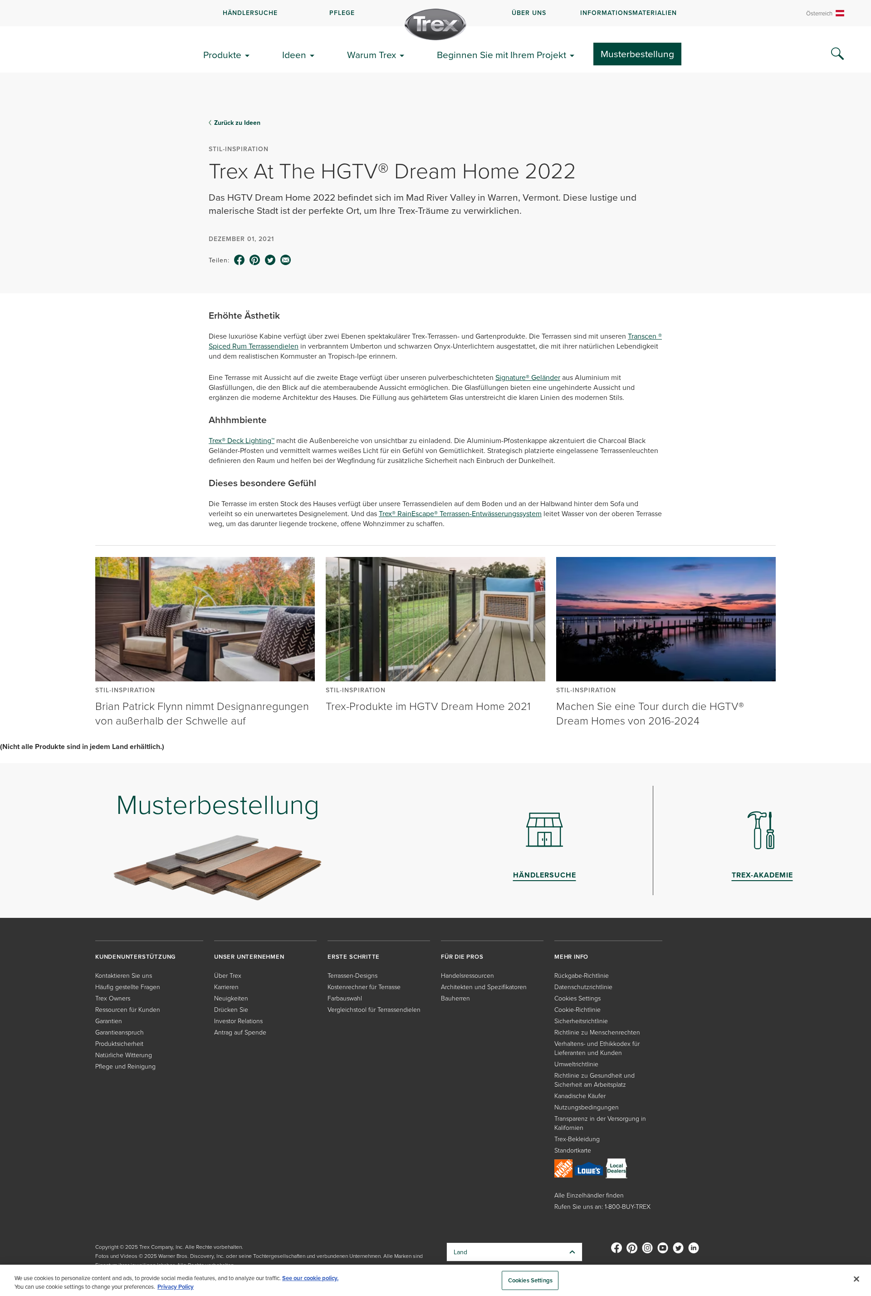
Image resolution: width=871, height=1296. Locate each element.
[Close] (856, 1279)
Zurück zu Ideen (237, 122)
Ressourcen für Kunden (127, 1009)
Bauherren (455, 998)
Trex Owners (112, 998)
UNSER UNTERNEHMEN (249, 956)
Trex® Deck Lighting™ (241, 440)
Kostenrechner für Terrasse (364, 986)
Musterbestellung (637, 53)
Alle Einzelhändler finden (589, 1195)
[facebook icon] (239, 260)
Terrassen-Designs (352, 975)
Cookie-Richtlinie (577, 1009)
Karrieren (226, 986)
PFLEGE (342, 12)
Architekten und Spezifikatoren (484, 986)
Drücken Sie (231, 1009)
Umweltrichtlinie (576, 1063)
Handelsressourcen (467, 975)
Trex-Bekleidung (577, 1138)
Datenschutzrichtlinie (583, 986)
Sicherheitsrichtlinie (581, 1020)
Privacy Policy (175, 1286)
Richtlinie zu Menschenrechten (597, 1032)
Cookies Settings (530, 1280)
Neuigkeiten (231, 998)
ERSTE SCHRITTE (354, 956)
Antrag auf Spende (240, 1032)
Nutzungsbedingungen (586, 1107)
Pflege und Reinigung (125, 1066)
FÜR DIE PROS (462, 956)
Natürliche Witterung (123, 1054)
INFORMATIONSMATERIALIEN (628, 12)
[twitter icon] (270, 260)
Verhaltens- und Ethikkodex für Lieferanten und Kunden (597, 1048)
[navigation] (435, 13)
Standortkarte (572, 1150)
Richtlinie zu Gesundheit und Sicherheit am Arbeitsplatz (594, 1080)
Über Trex (227, 975)
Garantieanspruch (119, 1032)
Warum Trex (371, 54)
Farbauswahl (345, 998)
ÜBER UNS (529, 12)
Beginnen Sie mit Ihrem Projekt (501, 54)
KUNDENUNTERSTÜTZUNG (135, 956)
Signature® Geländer (527, 377)
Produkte (222, 54)
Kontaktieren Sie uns (123, 975)
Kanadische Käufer (580, 1095)
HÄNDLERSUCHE (250, 12)
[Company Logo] (435, 24)
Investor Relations (238, 1020)
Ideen (294, 54)
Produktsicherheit (119, 1043)
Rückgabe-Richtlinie (581, 975)
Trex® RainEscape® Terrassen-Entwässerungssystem (460, 513)
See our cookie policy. (310, 1278)
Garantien (108, 1020)
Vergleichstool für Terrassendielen (374, 1009)
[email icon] (285, 260)
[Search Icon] (837, 54)
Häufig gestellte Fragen (127, 986)
